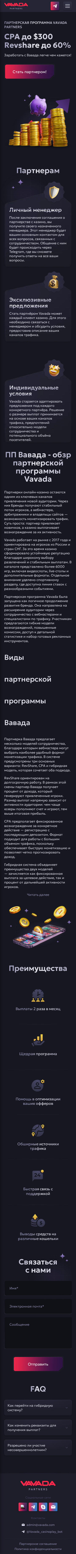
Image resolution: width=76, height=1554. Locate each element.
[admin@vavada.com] (23, 1524)
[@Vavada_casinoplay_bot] (23, 1531)
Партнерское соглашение (38, 1543)
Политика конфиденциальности (38, 1549)
